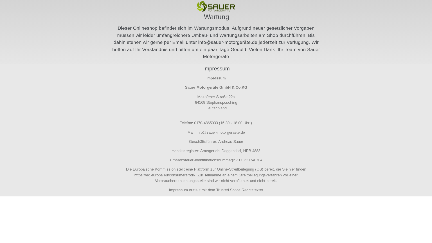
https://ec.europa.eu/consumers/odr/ (164, 175)
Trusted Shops (228, 190)
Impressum (178, 190)
